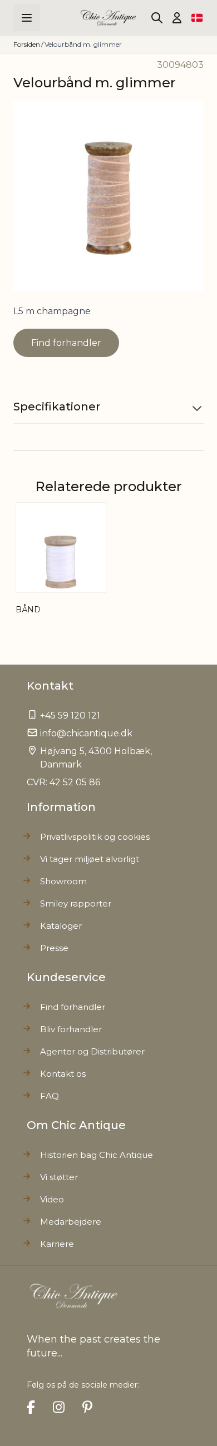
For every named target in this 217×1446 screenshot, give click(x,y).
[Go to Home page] (108, 17)
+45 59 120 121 (70, 715)
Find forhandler (66, 343)
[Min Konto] (177, 17)
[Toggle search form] (157, 17)
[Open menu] (26, 17)
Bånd (28, 610)
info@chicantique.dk (86, 733)
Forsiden (26, 44)
